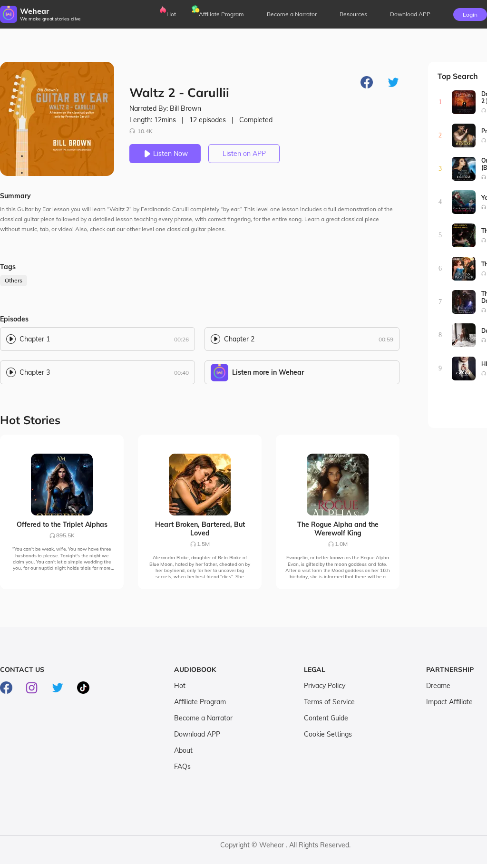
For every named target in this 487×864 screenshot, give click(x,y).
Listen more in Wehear (268, 372)
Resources (353, 14)
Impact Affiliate (449, 702)
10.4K (145, 131)
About (183, 750)
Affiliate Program (221, 14)
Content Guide (326, 718)
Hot (171, 14)
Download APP (197, 734)
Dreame (438, 685)
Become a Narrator (292, 14)
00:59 (386, 339)
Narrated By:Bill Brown (165, 108)
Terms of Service (329, 702)
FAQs (182, 766)
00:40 (181, 372)
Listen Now (170, 153)
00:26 (181, 339)
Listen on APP (244, 153)
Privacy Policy (324, 685)
